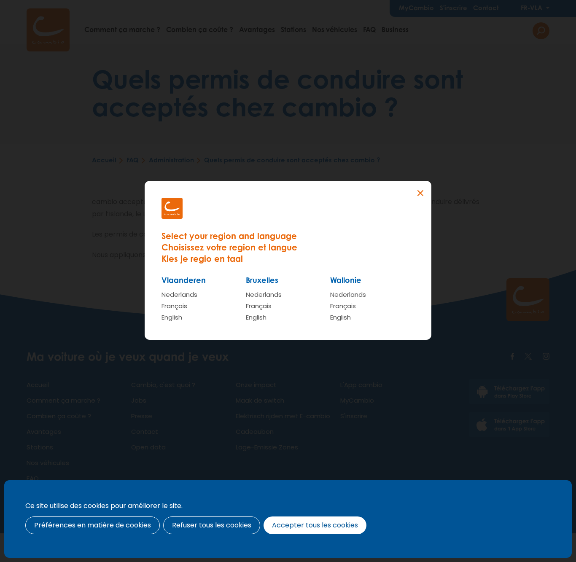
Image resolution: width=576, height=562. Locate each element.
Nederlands (179, 294)
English (171, 317)
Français (174, 305)
